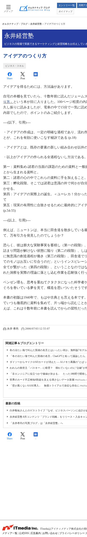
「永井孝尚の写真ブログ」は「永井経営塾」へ (36, 423)
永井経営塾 (36, 24)
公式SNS (24, 533)
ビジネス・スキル (14, 66)
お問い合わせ (50, 533)
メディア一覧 (9, 533)
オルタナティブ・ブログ (15, 24)
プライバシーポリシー (72, 533)
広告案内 (36, 533)
